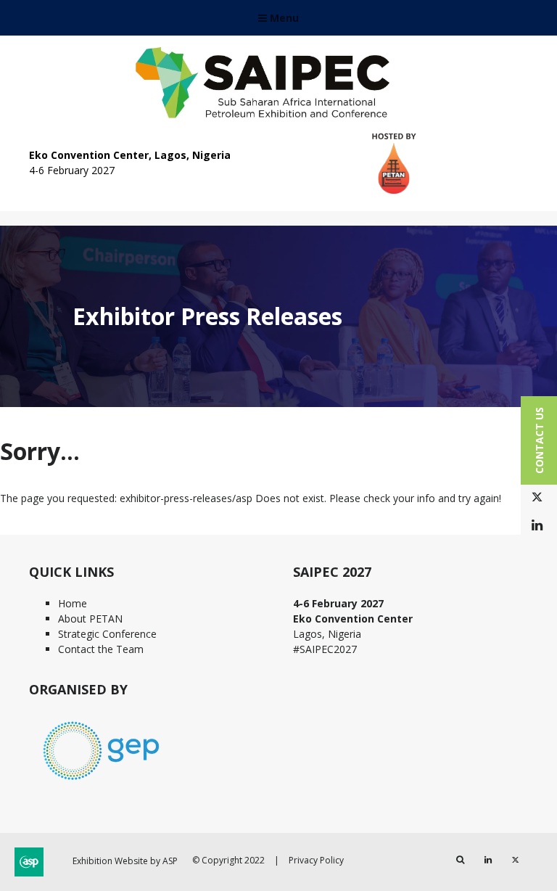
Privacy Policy (316, 860)
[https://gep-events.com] (101, 782)
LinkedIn (537, 525)
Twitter (537, 497)
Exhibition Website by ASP (125, 861)
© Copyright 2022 (228, 860)
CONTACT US (539, 440)
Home (72, 603)
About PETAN (90, 618)
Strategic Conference (107, 634)
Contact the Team (101, 649)
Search (460, 860)
